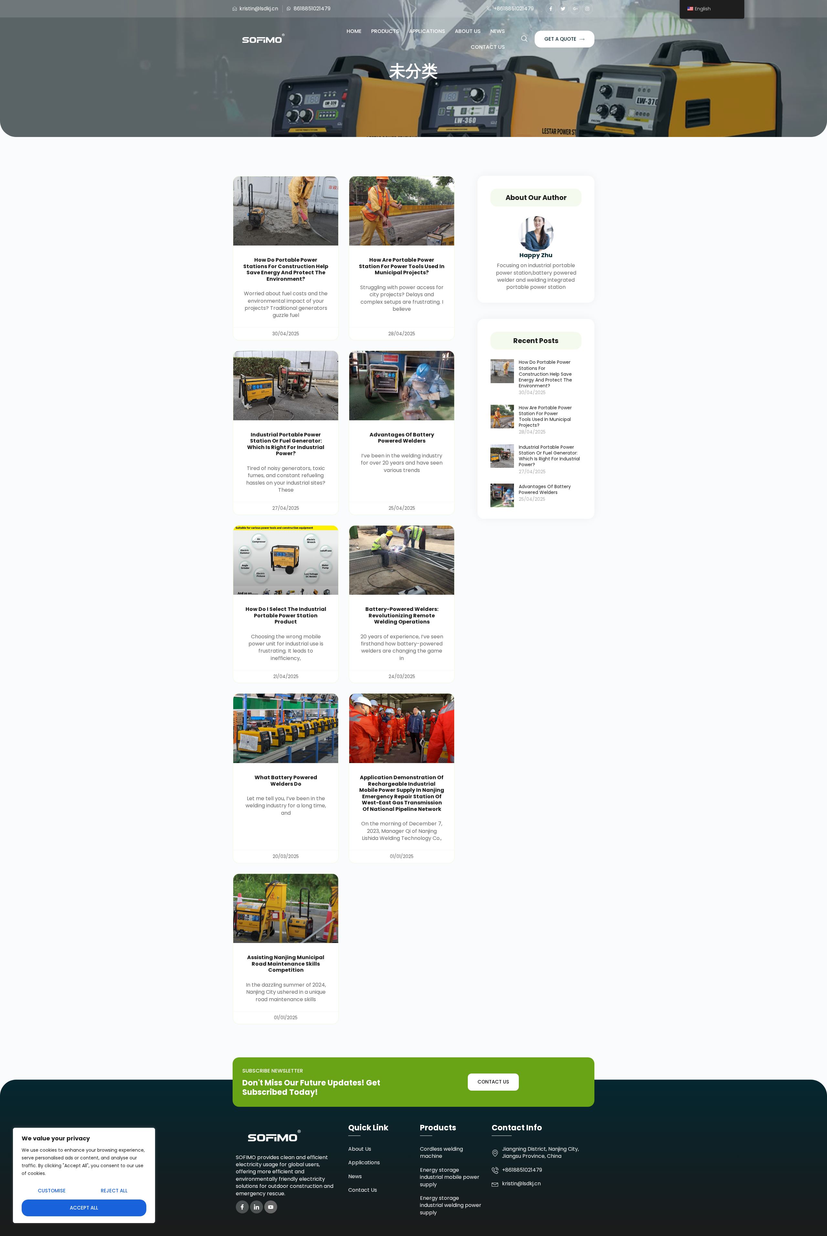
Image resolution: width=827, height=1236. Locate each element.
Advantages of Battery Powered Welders (402, 438)
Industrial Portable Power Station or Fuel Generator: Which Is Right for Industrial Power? (285, 444)
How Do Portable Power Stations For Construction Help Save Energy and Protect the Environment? (285, 269)
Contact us (488, 47)
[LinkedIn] (256, 1206)
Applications (427, 31)
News (497, 31)
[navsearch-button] (524, 39)
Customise (52, 1190)
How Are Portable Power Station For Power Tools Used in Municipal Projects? (402, 266)
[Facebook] (242, 1206)
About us (468, 31)
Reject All (114, 1190)
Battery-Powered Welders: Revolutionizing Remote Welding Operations (401, 615)
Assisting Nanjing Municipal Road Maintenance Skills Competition (285, 964)
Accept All (84, 1207)
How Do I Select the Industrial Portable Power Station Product (286, 615)
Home (354, 31)
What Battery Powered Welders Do (286, 781)
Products (385, 31)
